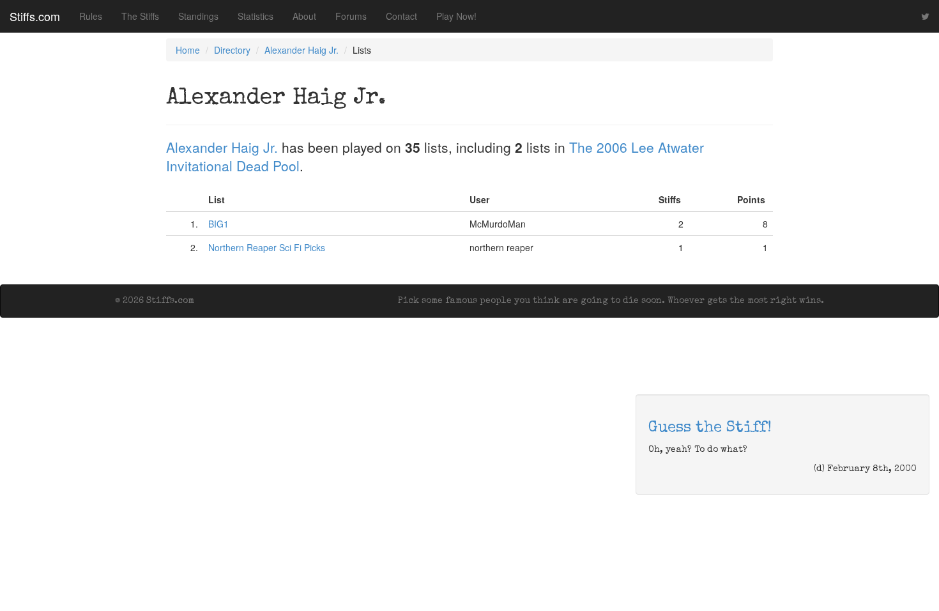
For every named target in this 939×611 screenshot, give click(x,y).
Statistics (255, 16)
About (304, 16)
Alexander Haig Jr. (301, 49)
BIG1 (218, 223)
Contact (401, 16)
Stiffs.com (35, 16)
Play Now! (456, 16)
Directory (232, 49)
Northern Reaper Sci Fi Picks (266, 247)
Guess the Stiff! (710, 428)
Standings (198, 16)
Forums (351, 16)
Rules (90, 16)
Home (188, 49)
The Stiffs (140, 16)
